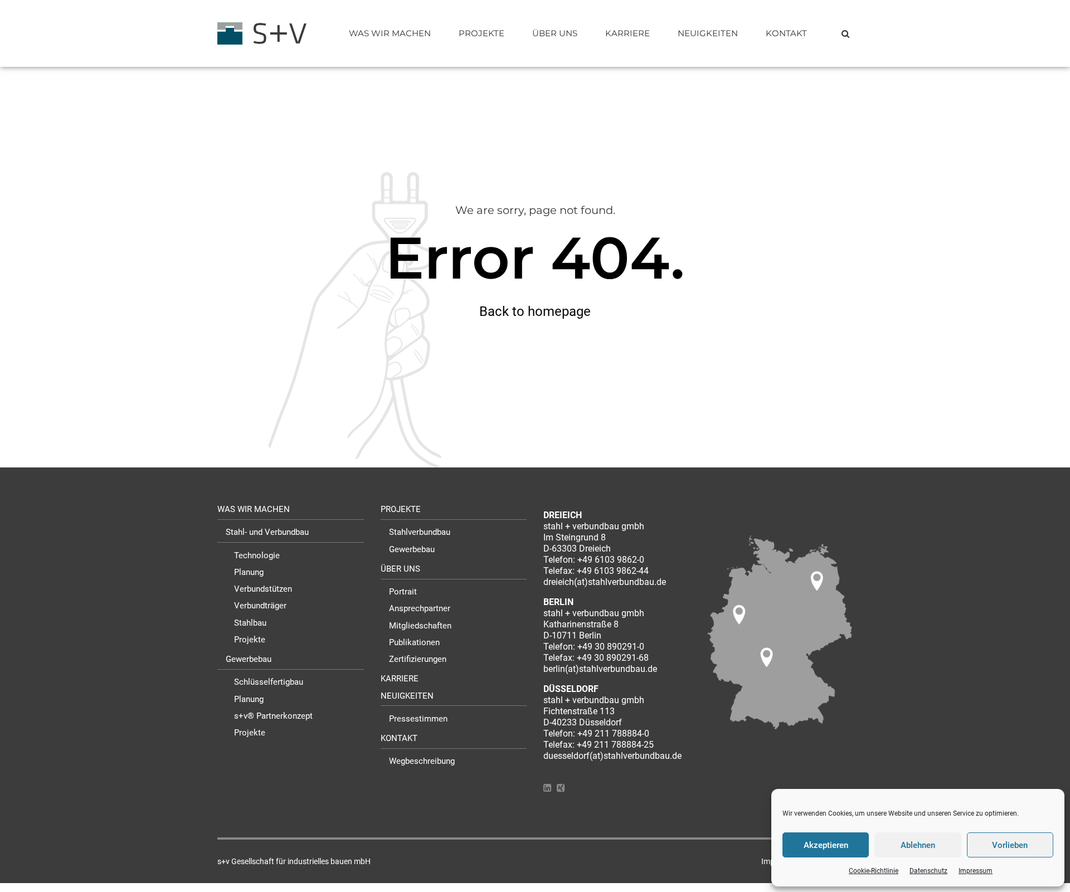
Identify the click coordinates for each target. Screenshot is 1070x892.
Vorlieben (1010, 845)
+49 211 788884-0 (613, 733)
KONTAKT (786, 33)
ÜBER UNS (554, 33)
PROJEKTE (481, 33)
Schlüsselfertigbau (268, 682)
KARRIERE (627, 33)
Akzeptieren (826, 845)
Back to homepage (535, 311)
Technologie (257, 555)
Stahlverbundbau (419, 532)
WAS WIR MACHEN (390, 33)
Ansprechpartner (419, 608)
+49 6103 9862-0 (610, 559)
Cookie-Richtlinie (873, 871)
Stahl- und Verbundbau (267, 532)
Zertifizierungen (417, 659)
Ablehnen (918, 845)
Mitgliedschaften (420, 626)
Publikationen (414, 642)
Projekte (249, 640)
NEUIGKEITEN (708, 33)
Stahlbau (250, 623)
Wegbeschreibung (422, 761)
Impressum (976, 871)
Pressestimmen (418, 719)
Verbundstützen (263, 589)
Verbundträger (260, 606)
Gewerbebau (248, 659)
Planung (249, 572)
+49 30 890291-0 (610, 646)
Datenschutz (928, 871)
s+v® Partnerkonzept (273, 716)
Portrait (403, 592)
